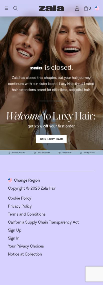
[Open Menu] (6, 8)
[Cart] (86, 8)
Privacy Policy (20, 206)
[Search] (15, 8)
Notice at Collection (25, 254)
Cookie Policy (19, 198)
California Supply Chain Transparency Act (43, 222)
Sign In (14, 238)
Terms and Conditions (27, 214)
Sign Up (14, 230)
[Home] (51, 8)
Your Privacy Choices (26, 246)
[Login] (77, 8)
